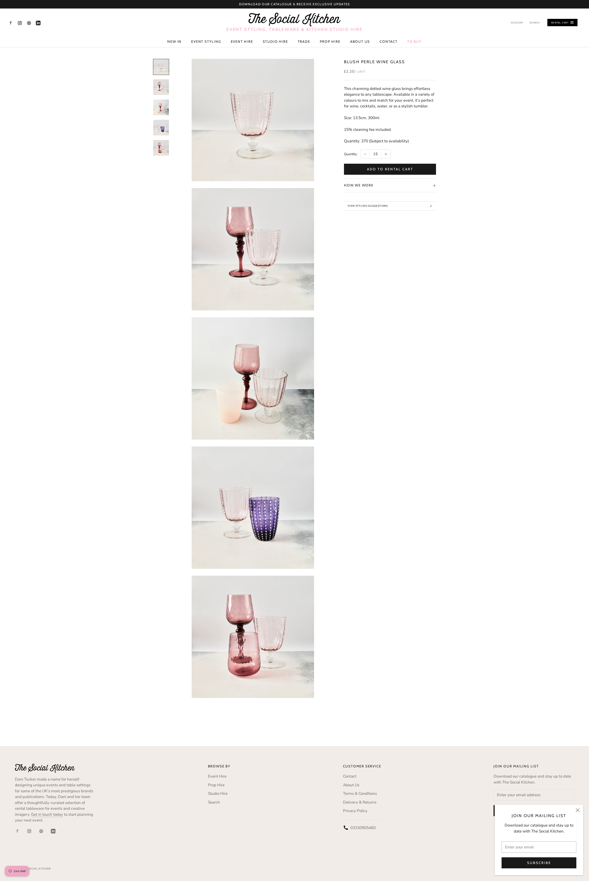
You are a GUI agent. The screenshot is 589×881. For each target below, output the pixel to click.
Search (535, 22)
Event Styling (206, 42)
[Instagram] (19, 23)
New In (174, 42)
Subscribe (539, 863)
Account (517, 22)
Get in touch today (47, 814)
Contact (389, 42)
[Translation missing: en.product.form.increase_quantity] (385, 154)
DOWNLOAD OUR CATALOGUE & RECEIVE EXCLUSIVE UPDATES (294, 4)
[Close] (578, 810)
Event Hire (242, 42)
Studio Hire (275, 42)
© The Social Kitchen (34, 868)
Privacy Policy (355, 810)
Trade (304, 42)
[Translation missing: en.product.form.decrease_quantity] (365, 154)
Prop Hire (330, 42)
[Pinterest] (29, 23)
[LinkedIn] (38, 23)
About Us (360, 42)
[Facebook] (10, 23)
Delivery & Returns (359, 802)
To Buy (414, 42)
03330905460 (363, 827)
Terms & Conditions (360, 793)
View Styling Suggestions (368, 205)
